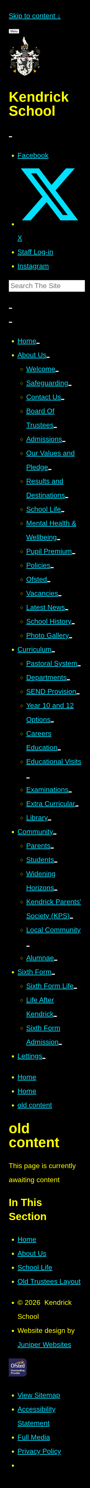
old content (34, 1105)
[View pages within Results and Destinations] (66, 497)
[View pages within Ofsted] (48, 581)
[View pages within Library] (49, 820)
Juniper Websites (44, 1344)
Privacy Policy (39, 1451)
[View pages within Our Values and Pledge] (50, 469)
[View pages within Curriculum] (53, 651)
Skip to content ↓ (35, 16)
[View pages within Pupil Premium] (73, 553)
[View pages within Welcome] (57, 371)
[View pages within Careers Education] (59, 750)
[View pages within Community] (55, 834)
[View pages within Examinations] (70, 792)
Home (26, 1077)
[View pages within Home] (38, 343)
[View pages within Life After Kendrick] (55, 1016)
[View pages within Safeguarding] (70, 385)
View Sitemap (38, 1395)
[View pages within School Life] (62, 511)
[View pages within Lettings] (44, 1058)
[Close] (10, 136)
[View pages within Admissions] (64, 441)
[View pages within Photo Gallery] (70, 637)
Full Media (33, 1437)
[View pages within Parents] (52, 848)
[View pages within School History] (73, 623)
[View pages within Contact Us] (62, 399)
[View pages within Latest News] (66, 609)
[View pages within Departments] (68, 679)
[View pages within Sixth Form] (53, 974)
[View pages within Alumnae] (55, 960)
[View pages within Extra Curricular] (77, 806)
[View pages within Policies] (52, 567)
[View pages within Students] (55, 862)
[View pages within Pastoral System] (79, 665)
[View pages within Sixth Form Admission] (60, 1044)
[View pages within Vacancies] (60, 595)
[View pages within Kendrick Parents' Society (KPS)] (71, 918)
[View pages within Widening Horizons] (55, 890)
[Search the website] (10, 308)
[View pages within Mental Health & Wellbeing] (58, 539)
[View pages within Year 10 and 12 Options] (52, 722)
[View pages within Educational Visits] (28, 778)
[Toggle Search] (10, 322)
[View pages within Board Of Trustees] (55, 427)
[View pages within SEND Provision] (78, 693)
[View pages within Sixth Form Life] (75, 988)
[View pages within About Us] (48, 357)
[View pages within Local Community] (28, 946)
